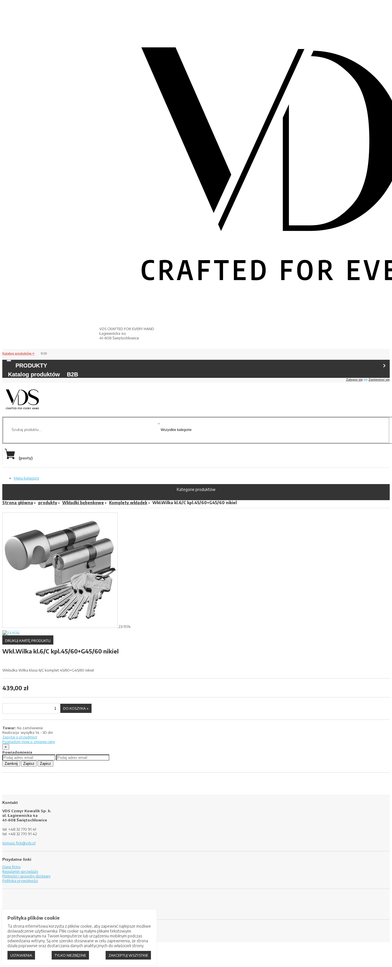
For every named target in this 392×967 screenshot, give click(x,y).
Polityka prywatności (20, 880)
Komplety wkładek (128, 502)
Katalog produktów (17, 353)
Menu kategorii (26, 478)
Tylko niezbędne (70, 955)
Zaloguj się (354, 379)
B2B (44, 353)
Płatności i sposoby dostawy (26, 876)
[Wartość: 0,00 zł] (11, 458)
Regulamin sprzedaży (20, 871)
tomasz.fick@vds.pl (19, 843)
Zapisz (28, 763)
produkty (47, 502)
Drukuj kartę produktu (28, 640)
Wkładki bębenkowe (83, 502)
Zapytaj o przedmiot (19, 737)
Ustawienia (21, 955)
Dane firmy (11, 867)
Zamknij (11, 763)
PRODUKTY (31, 365)
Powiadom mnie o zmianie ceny (28, 741)
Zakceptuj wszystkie (128, 955)
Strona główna (17, 502)
